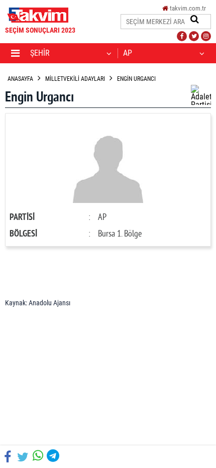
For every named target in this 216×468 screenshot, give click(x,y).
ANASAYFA (20, 78)
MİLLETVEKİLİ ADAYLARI (75, 78)
